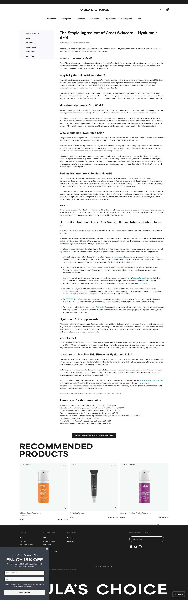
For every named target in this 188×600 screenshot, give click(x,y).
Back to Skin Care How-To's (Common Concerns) (94, 435)
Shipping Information (49, 541)
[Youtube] (135, 546)
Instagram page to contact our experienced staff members (82, 386)
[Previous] (155, 524)
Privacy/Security (107, 566)
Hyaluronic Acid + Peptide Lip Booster (96, 307)
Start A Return (47, 544)
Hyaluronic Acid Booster (122, 257)
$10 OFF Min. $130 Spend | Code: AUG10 (94, 2)
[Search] (160, 10)
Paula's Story (23, 541)
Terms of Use (97, 566)
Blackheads (31, 47)
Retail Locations (71, 538)
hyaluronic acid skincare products (76, 249)
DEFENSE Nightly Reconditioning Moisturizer (82, 299)
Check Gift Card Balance (50, 551)
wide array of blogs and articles (151, 380)
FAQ (44, 538)
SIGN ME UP (24, 592)
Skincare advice (32, 34)
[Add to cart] (65, 508)
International (70, 541)
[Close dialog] (47, 549)
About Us (21, 538)
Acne (28, 38)
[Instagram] (140, 546)
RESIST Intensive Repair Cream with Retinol (114, 267)
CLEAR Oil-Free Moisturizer (73, 291)
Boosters (30, 56)
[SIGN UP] (161, 539)
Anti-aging (30, 43)
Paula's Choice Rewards (26, 544)
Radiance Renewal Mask (141, 278)
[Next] (158, 524)
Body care (30, 52)
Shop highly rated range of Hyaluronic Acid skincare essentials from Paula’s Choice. (91, 393)
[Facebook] (131, 546)
